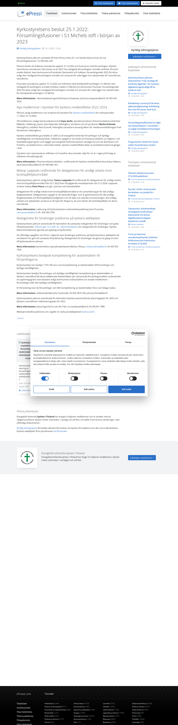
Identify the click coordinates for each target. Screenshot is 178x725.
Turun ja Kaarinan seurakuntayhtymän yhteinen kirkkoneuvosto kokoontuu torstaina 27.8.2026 (143, 239)
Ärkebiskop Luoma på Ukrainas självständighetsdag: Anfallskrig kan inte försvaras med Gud (143, 106)
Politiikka (138, 719)
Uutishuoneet (68, 13)
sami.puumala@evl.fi (27, 212)
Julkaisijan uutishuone (144, 56)
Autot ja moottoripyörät (56, 707)
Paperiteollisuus (140, 710)
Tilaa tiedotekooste (129, 3)
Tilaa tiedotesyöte (105, 3)
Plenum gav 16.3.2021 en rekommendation (56, 226)
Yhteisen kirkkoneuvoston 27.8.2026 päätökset (141, 175)
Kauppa (79, 713)
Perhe (137, 716)
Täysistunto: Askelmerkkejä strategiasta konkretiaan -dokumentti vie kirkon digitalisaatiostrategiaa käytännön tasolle (141, 215)
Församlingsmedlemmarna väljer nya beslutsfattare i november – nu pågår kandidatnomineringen (144, 125)
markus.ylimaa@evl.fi (96, 246)
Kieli (77, 722)
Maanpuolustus (111, 716)
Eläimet (49, 722)
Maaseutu (109, 719)
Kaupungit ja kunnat (84, 716)
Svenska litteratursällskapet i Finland (145, 199)
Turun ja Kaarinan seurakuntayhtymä (145, 179)
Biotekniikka (51, 713)
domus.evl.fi (88, 311)
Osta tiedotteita (151, 13)
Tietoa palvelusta (111, 13)
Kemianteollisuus (82, 719)
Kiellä (51, 389)
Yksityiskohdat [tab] (89, 342)
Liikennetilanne (111, 710)
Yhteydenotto (131, 13)
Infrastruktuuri (81, 703)
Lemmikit (109, 703)
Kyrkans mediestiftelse (84, 112)
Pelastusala (138, 713)
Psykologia (138, 722)
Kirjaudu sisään (152, 3)
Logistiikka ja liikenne (113, 713)
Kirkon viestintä (137, 224)
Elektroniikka (52, 716)
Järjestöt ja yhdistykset (84, 710)
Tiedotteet (51, 13)
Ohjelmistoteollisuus (142, 703)
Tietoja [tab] (128, 342)
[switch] (74, 378)
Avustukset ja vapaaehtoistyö (58, 710)
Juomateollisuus (81, 707)
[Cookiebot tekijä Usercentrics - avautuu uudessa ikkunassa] (133, 334)
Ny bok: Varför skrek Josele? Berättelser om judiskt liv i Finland (142, 192)
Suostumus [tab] (50, 342)
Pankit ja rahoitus (141, 707)
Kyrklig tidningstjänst (30, 48)
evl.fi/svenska (60, 431)
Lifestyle (109, 707)
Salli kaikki (126, 389)
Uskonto (20, 318)
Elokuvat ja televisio (54, 719)
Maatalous (109, 722)
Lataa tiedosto (27, 390)
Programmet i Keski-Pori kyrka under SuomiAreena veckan (143, 143)
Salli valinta (89, 389)
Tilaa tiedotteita (88, 13)
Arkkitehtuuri (52, 703)
